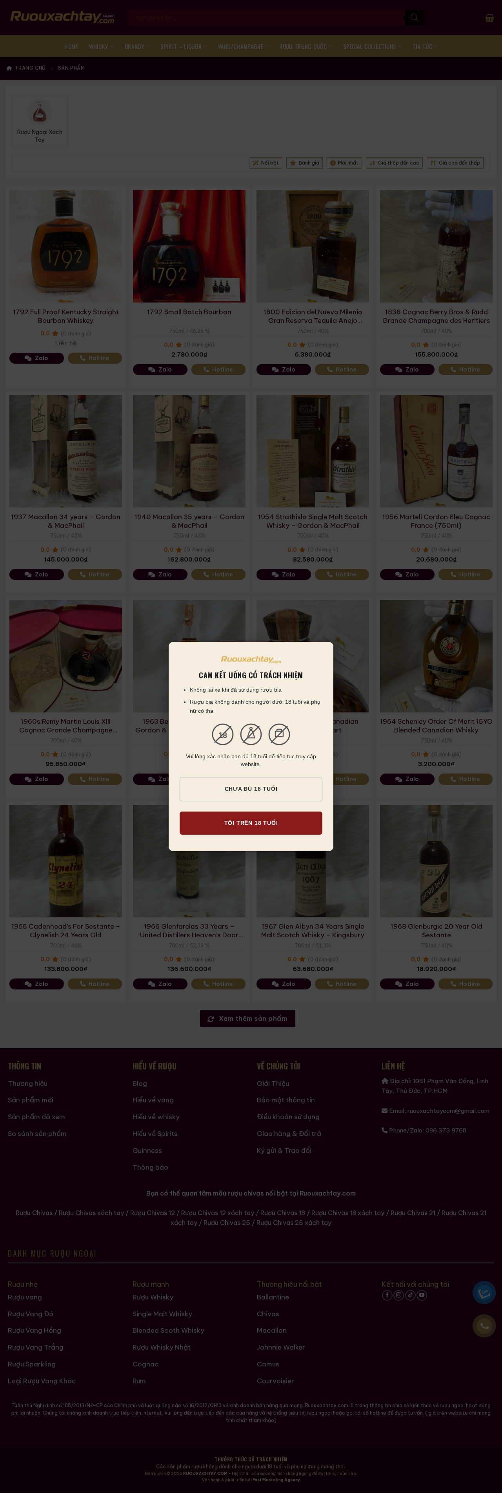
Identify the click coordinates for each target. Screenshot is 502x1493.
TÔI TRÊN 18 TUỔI (251, 823)
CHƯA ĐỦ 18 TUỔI (251, 789)
